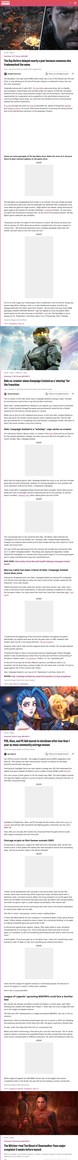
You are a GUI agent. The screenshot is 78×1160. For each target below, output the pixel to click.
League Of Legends (16, 1088)
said (46, 313)
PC (23, 323)
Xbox (20, 323)
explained (49, 210)
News (12, 53)
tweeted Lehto (24, 495)
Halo (51, 433)
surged (8, 106)
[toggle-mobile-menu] (75, 3)
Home (6, 53)
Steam (32, 106)
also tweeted (48, 642)
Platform (19, 373)
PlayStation (13, 323)
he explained (31, 658)
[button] (73, 74)
